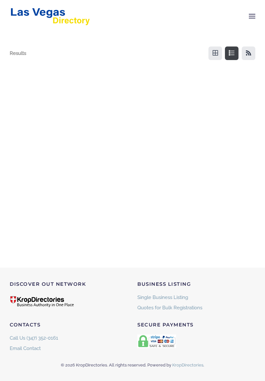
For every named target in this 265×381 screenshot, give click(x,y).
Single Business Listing (162, 297)
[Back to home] (50, 16)
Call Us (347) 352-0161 (34, 338)
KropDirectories (187, 365)
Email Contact (25, 348)
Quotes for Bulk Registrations (169, 308)
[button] (252, 16)
